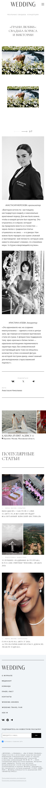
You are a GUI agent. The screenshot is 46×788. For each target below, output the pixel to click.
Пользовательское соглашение (14, 778)
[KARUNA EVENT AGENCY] (23, 436)
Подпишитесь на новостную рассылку (21, 729)
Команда (6, 686)
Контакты (7, 697)
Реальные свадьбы (16, 14)
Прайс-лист (8, 691)
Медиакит (7, 681)
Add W (5, 713)
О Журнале (7, 675)
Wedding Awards (10, 702)
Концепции (33, 14)
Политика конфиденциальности (14, 780)
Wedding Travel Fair (12, 707)
